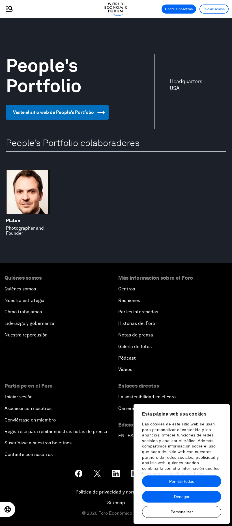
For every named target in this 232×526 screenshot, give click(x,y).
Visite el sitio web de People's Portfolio (53, 112)
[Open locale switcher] (7, 509)
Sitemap (116, 502)
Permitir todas (181, 481)
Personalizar (182, 512)
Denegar (182, 496)
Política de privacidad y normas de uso (116, 492)
